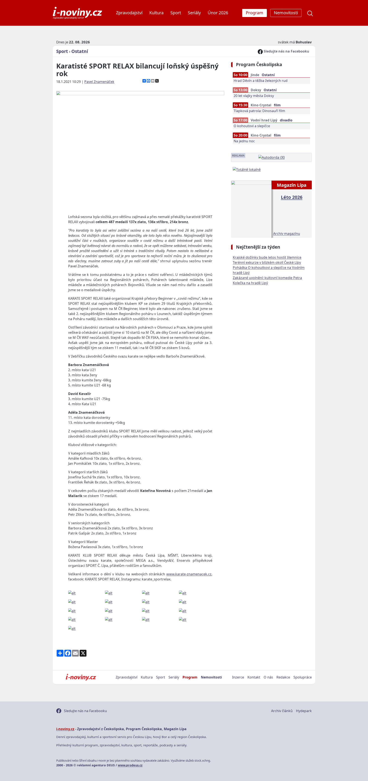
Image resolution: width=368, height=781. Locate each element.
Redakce (283, 677)
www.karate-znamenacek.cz (188, 574)
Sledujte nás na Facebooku (286, 51)
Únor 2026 (218, 13)
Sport (175, 13)
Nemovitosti (211, 677)
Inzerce (238, 677)
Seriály (194, 13)
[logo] (77, 13)
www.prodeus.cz (130, 765)
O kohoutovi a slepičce (252, 126)
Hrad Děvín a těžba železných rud (261, 80)
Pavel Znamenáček (99, 81)
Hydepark (304, 710)
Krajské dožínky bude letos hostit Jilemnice (267, 257)
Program (190, 677)
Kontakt (253, 677)
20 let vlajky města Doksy (254, 95)
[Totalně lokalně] (246, 169)
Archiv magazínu (286, 233)
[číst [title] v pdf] (251, 208)
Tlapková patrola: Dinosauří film (259, 110)
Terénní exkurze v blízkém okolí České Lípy (267, 262)
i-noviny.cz (65, 729)
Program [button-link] (254, 13)
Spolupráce (302, 677)
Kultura (156, 13)
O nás (268, 677)
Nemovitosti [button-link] (286, 13)
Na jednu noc (244, 141)
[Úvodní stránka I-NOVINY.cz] (81, 677)
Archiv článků (282, 710)
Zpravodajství (129, 13)
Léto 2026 (291, 197)
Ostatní (79, 51)
